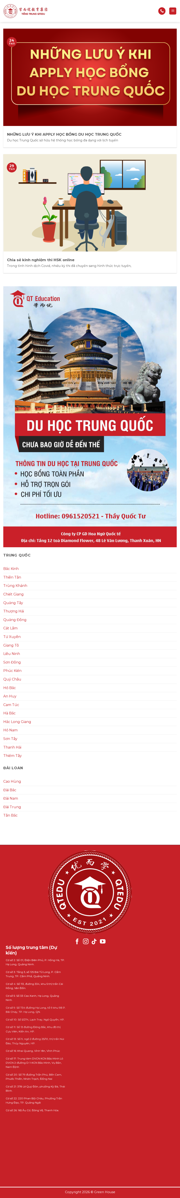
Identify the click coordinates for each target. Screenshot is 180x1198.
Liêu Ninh (11, 654)
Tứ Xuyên (12, 637)
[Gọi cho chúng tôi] (162, 11)
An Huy (9, 696)
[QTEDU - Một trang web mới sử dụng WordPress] (25, 11)
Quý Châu (12, 679)
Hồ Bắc (9, 688)
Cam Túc (11, 705)
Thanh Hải (12, 747)
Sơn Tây (10, 739)
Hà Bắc (9, 713)
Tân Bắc (10, 815)
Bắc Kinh (11, 569)
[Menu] (172, 11)
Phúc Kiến (12, 671)
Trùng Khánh (15, 586)
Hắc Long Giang (17, 722)
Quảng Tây (13, 603)
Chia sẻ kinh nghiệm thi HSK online (40, 260)
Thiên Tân (12, 577)
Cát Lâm (10, 628)
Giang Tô (11, 645)
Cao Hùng (12, 781)
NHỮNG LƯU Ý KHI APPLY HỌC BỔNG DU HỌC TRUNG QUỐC (64, 134)
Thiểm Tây (12, 756)
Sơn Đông (12, 662)
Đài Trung (12, 807)
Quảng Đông (15, 620)
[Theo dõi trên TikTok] (94, 942)
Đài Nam (10, 798)
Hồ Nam (10, 730)
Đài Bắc (9, 790)
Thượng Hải (13, 611)
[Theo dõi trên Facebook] (77, 942)
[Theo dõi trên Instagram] (86, 942)
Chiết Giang (13, 594)
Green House (104, 1192)
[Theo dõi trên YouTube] (103, 942)
